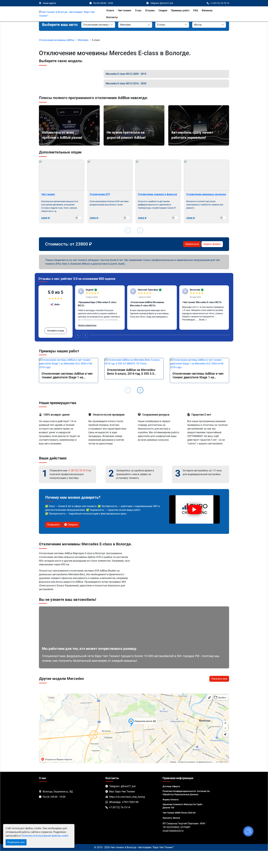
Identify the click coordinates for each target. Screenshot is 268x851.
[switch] (78, 218)
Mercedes (83, 40)
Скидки (163, 10)
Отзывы (150, 10)
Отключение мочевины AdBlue (56, 40)
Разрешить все (16, 842)
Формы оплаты (171, 799)
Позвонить (53, 524)
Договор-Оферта (171, 786)
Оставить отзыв (55, 330)
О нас (138, 10)
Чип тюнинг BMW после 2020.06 (179, 812)
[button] (140, 390)
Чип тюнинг (124, 10)
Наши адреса (49, 3)
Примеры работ (180, 10)
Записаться (192, 244)
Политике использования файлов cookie (44, 835)
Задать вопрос (212, 244)
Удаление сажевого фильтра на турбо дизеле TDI (182, 806)
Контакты (112, 17)
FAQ (195, 10)
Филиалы (207, 10)
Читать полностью (87, 325)
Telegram (72, 524)
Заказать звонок (171, 818)
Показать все (219, 678)
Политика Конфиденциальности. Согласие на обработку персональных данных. (186, 793)
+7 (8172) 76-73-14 (78, 470)
